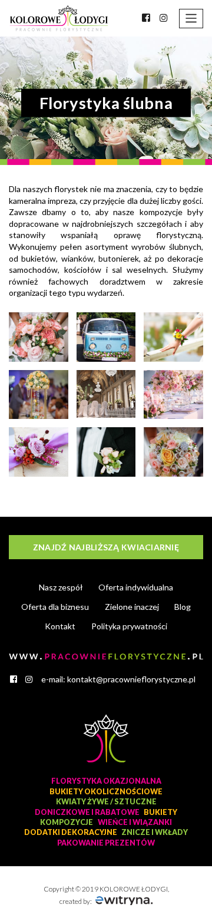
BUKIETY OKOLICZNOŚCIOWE (106, 791)
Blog (182, 607)
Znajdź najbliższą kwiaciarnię (106, 547)
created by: (76, 901)
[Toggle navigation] (191, 18)
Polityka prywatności (129, 626)
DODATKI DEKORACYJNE (70, 832)
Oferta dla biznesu (55, 607)
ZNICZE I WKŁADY (154, 832)
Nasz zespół (61, 587)
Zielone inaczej (132, 607)
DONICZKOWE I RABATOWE (87, 812)
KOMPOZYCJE (66, 822)
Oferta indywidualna (135, 587)
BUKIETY (160, 812)
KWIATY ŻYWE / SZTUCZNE (106, 801)
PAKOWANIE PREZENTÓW (106, 843)
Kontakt (60, 626)
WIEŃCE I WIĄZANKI (135, 822)
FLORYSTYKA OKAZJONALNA (106, 781)
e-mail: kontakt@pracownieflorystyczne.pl (118, 679)
